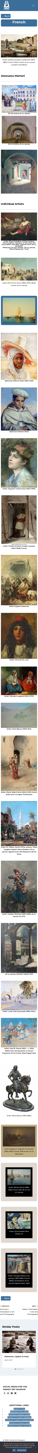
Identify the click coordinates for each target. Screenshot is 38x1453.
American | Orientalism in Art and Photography (7, 1310)
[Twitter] (8, 1393)
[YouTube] (15, 1393)
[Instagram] (11, 1393)
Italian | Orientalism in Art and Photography (30, 1310)
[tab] (15, 1369)
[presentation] (19, 1342)
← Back (6, 16)
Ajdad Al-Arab (19, 1409)
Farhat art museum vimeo (19, 1414)
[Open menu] (33, 5)
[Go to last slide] (5, 1349)
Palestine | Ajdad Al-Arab (16, 1356)
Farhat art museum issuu (19, 1423)
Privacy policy (22, 1450)
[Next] (32, 1349)
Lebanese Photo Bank (19, 1412)
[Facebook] (4, 1393)
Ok (14, 1450)
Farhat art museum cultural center (19, 1420)
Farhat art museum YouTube (19, 1425)
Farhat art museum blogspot (19, 1417)
